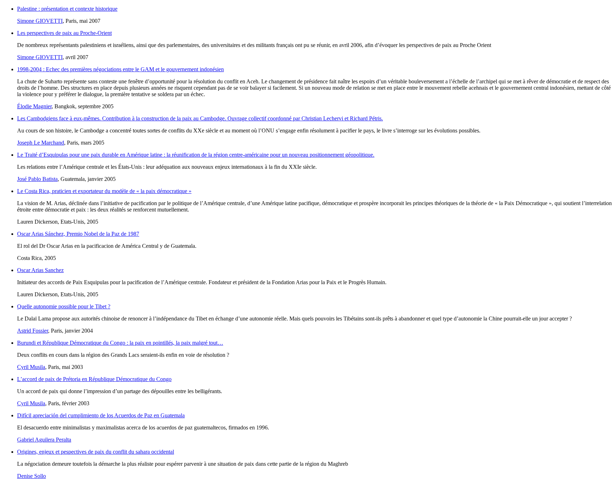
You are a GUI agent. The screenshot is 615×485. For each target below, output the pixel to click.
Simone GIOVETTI (40, 21)
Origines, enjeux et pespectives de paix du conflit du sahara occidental (95, 452)
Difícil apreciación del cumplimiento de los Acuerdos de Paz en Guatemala (101, 415)
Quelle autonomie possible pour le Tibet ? (63, 306)
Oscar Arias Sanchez (40, 270)
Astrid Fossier (32, 331)
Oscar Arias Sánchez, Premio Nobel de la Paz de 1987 (78, 234)
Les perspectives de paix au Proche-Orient (64, 33)
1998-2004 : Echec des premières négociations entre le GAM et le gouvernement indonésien (120, 69)
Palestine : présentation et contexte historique (67, 9)
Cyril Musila (31, 367)
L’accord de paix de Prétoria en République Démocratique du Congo (94, 379)
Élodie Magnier (34, 106)
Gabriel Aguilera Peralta (44, 440)
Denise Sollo (31, 476)
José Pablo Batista (37, 179)
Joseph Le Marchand (40, 143)
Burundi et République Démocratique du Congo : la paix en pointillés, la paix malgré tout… (120, 343)
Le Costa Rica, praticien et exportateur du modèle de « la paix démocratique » (104, 191)
